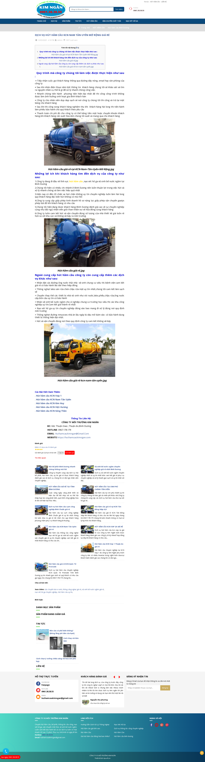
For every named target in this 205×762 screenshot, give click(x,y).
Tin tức (146, 1)
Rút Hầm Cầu (86, 732)
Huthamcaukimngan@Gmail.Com (72, 433)
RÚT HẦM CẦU (155, 1)
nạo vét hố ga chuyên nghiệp (46, 592)
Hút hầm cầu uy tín (65, 592)
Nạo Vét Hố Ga (120, 724)
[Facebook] (152, 725)
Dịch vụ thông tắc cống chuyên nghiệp (128, 728)
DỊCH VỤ (54, 21)
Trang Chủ (41, 21)
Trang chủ (85, 28)
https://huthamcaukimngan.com (74, 437)
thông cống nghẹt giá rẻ (72, 589)
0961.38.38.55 (47, 735)
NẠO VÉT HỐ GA (132, 21)
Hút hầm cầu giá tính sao (90, 728)
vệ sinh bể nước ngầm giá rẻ (93, 589)
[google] (162, 725)
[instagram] (167, 725)
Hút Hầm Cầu (119, 732)
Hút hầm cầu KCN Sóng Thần (51, 410)
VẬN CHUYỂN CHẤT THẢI (111, 21)
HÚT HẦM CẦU (92, 21)
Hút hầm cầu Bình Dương (118, 28)
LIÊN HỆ (164, 1)
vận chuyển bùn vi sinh (53, 589)
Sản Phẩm (66, 21)
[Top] (202, 753)
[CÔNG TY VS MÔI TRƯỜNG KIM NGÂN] (51, 9)
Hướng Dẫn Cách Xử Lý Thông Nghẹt (95, 724)
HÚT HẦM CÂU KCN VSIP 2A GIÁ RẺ (109, 526)
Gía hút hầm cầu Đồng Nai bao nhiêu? (95, 736)
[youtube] (157, 725)
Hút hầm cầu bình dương (123, 736)
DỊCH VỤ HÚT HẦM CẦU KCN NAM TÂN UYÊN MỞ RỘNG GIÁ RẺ (72, 35)
